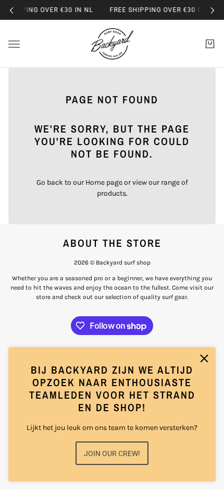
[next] (212, 10)
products (111, 193)
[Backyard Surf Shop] (112, 43)
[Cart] (210, 44)
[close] (204, 358)
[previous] (11, 10)
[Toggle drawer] (14, 44)
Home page (103, 182)
